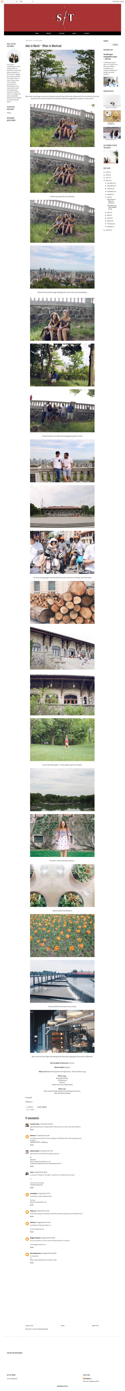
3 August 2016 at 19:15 (44, 1222)
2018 (107, 175)
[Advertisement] (14, 170)
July (108, 197)
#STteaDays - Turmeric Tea (111, 124)
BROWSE (48, 33)
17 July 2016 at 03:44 (46, 1124)
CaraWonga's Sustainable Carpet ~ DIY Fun (110, 57)
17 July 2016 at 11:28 (43, 1135)
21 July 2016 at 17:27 (44, 1193)
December (110, 183)
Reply (32, 1129)
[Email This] (38, 1107)
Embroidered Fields (111, 139)
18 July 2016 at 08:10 (40, 1172)
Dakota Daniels (34, 1151)
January (109, 226)
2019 (107, 172)
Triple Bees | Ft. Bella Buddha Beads (112, 207)
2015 (107, 230)
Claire (32, 1172)
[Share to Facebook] (44, 1107)
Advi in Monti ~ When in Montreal (111, 201)
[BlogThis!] (40, 1107)
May (108, 215)
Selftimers (88, 1378)
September (110, 191)
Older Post (95, 1325)
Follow (9, 113)
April (109, 218)
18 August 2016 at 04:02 (49, 1253)
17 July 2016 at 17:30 (46, 1151)
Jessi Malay (33, 1193)
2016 (107, 180)
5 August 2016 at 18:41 (48, 1238)
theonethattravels (35, 1253)
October (109, 188)
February (110, 223)
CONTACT (87, 33)
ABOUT (74, 33)
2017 (107, 177)
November (110, 186)
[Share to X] (42, 1107)
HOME (36, 33)
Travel (32, 1109)
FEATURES (61, 33)
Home (62, 1325)
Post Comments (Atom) (41, 1329)
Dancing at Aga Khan (111, 107)
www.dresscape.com (36, 1185)
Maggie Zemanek (35, 1238)
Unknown (33, 1135)
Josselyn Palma (34, 1124)
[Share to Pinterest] (46, 1107)
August (109, 194)
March (109, 221)
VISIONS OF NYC (35, 1142)
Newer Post (29, 1325)
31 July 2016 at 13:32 (43, 1211)
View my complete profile (91, 1381)
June (108, 212)
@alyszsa (45, 1142)
